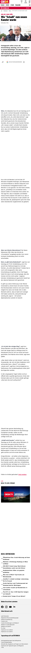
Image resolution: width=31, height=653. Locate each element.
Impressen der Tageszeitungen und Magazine (12, 646)
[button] (15, 494)
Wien (10, 10)
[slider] (8, 500)
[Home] (1, 10)
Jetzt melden (22, 475)
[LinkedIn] (14, 607)
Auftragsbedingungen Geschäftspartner (11, 641)
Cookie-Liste (4, 621)
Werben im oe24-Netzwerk (7, 625)
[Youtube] (10, 607)
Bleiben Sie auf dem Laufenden (9, 601)
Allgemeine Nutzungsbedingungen (9, 618)
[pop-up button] (25, 500)
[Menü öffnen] (29, 5)
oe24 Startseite (5, 616)
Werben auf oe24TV (6, 626)
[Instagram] (6, 607)
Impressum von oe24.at (7, 630)
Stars (12, 5)
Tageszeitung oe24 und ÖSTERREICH (10, 635)
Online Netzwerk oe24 (6, 611)
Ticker (2, 5)
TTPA (2, 647)
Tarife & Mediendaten (6, 642)
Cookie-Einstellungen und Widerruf (10, 623)
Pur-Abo (3, 628)
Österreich (5, 8)
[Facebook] (2, 607)
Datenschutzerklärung (6, 620)
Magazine (18, 5)
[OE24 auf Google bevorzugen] (24, 62)
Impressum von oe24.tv (7, 632)
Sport (7, 5)
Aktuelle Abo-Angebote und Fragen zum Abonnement (14, 644)
